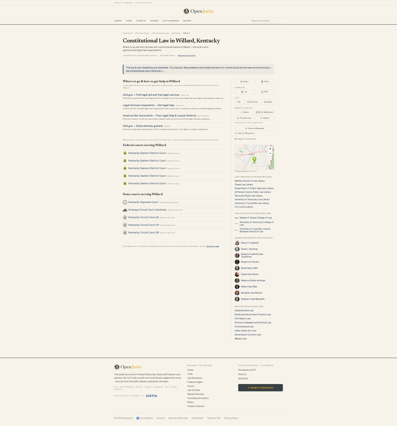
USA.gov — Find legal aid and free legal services (151, 94)
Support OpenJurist (260, 387)
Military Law (241, 338)
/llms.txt (242, 374)
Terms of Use (213, 418)
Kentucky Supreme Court (143, 202)
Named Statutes (195, 394)
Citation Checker (195, 406)
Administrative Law (244, 310)
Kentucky (176, 33)
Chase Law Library (244, 184)
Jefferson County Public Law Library (253, 192)
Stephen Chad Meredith (253, 299)
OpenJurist (128, 33)
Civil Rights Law (243, 318)
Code (129, 21)
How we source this (187, 55)
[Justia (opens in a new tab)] (151, 396)
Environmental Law (244, 326)
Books (187, 21)
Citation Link (252, 102)
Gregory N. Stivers (250, 262)
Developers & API (247, 370)
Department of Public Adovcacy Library (254, 188)
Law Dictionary (194, 378)
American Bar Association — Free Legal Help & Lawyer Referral (159, 115)
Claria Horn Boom (249, 274)
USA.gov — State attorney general (143, 126)
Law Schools (193, 390)
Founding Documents (198, 398)
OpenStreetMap (242, 171)
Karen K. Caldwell (250, 243)
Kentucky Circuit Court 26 (143, 232)
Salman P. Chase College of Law (256, 217)
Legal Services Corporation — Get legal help (148, 105)
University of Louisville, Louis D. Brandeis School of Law (255, 230)
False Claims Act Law (245, 330)
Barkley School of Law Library (250, 181)
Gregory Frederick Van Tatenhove (252, 255)
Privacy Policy (231, 418)
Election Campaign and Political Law (253, 322)
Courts (141, 21)
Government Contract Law (248, 334)
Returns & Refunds (178, 418)
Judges (154, 21)
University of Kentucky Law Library (252, 199)
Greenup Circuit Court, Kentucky (147, 209)
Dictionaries (171, 21)
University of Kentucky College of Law (257, 223)
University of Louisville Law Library (252, 203)
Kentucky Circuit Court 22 (143, 217)
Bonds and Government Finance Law (253, 314)
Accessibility (144, 418)
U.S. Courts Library (244, 207)
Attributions (197, 418)
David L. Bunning (249, 249)
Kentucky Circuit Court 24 (143, 224)
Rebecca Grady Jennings (253, 280)
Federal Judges (195, 382)
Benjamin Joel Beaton (251, 293)
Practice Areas (142, 33)
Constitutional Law (160, 33)
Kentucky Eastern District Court (147, 153)
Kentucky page (213, 246)
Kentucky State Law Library (249, 195)
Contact (160, 418)
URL (239, 102)
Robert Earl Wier (249, 286)
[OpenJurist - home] (198, 11)
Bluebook (268, 102)
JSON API (243, 378)
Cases (118, 21)
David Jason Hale (249, 268)
